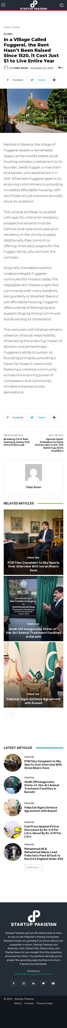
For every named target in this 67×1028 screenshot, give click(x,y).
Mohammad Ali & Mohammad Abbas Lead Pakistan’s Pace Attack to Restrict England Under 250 (43, 854)
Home (7, 27)
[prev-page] (6, 714)
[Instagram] (23, 983)
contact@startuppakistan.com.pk (33, 974)
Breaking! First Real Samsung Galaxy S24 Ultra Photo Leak (17, 442)
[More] (54, 80)
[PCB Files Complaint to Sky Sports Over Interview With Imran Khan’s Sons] (33, 542)
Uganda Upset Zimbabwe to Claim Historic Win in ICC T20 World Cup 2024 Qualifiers (49, 445)
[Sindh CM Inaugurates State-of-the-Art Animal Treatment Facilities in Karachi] (33, 608)
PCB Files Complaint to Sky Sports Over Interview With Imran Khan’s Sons (34, 566)
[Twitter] (43, 983)
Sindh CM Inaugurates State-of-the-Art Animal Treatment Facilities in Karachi (33, 632)
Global (16, 27)
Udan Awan (20, 68)
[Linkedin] (33, 983)
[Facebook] (13, 983)
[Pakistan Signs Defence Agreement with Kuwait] (33, 675)
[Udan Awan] (7, 68)
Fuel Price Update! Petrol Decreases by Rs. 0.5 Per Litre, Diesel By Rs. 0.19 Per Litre (42, 831)
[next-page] (12, 714)
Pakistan (33, 557)
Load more (32, 867)
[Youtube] (53, 983)
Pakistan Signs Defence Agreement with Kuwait (34, 701)
